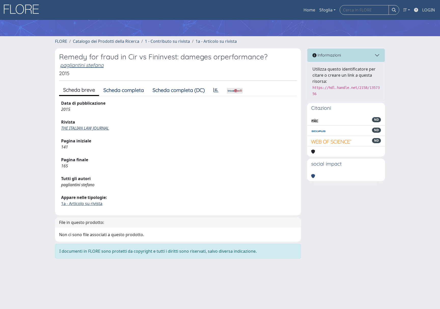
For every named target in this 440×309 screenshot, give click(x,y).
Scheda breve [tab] (79, 90)
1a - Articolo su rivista (216, 41)
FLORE (61, 41)
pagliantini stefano (82, 65)
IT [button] (405, 10)
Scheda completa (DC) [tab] (179, 90)
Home (309, 10)
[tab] (216, 90)
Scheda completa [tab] (123, 90)
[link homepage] (23, 10)
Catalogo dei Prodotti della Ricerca (106, 41)
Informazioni (329, 55)
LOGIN (428, 10)
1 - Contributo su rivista (167, 41)
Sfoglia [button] (326, 10)
